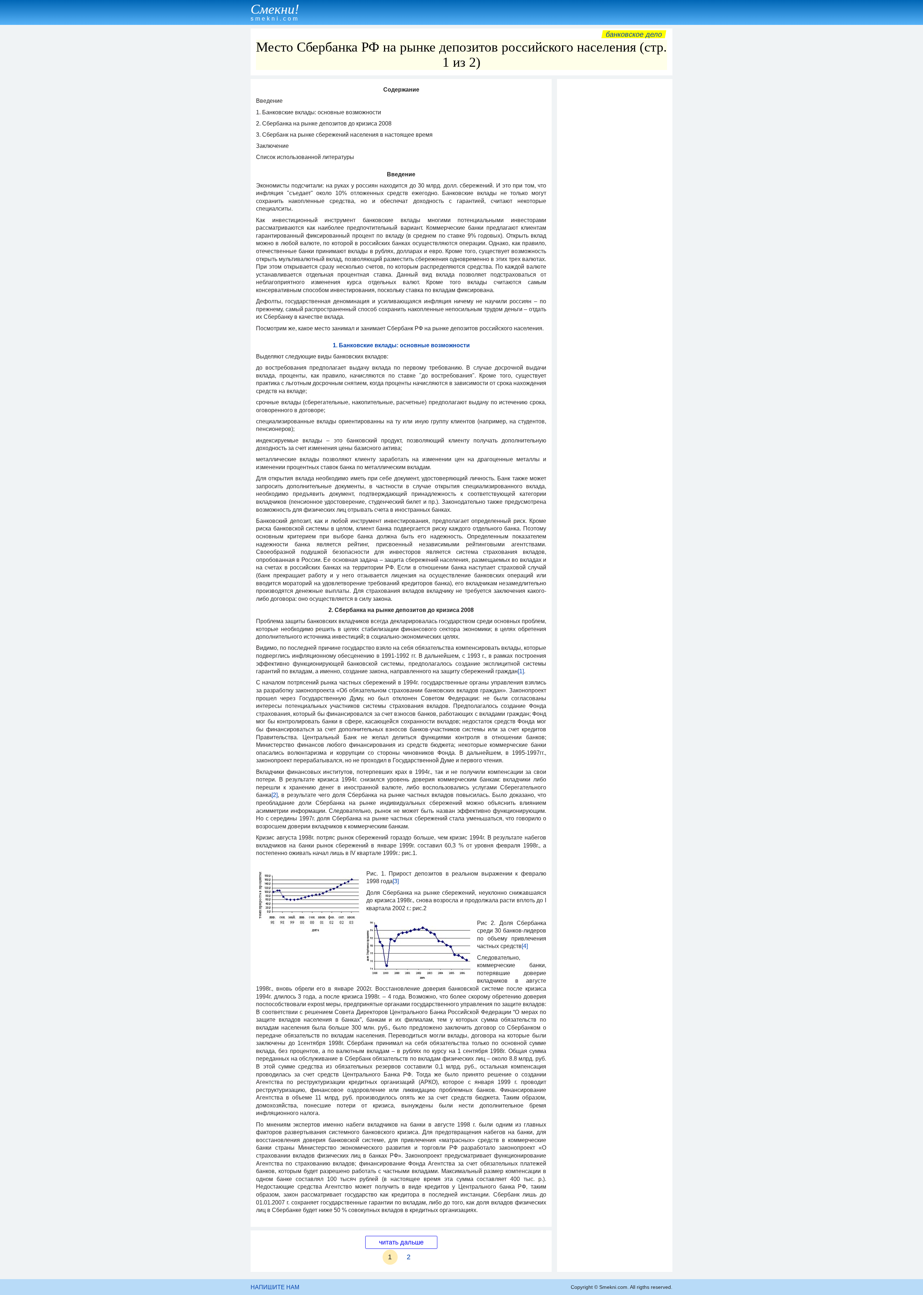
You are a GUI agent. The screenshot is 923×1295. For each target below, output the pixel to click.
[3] (396, 881)
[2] (274, 795)
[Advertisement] (614, 191)
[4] (525, 946)
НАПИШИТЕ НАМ (275, 1287)
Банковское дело (634, 34)
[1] (521, 671)
